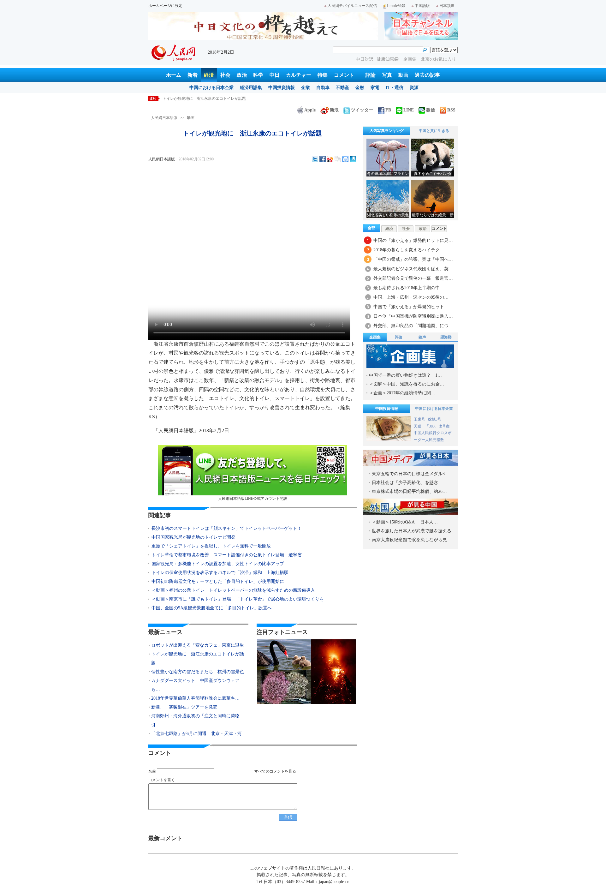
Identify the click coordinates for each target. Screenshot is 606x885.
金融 (359, 87)
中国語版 (422, 5)
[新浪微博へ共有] (330, 159)
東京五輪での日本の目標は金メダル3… (410, 473)
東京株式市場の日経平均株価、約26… (409, 491)
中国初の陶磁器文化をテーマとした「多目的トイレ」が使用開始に (218, 581)
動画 (403, 75)
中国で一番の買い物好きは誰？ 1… (405, 375)
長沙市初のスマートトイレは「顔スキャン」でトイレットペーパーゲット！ (227, 528)
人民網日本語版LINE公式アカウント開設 (252, 498)
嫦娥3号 (434, 419)
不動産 (342, 87)
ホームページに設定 (165, 5)
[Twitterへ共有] (315, 159)
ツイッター (362, 110)
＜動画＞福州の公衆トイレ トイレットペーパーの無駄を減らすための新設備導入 (235, 590)
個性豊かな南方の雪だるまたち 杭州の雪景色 (197, 671)
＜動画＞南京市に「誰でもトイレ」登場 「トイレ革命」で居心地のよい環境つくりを (238, 599)
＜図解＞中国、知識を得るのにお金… (406, 384)
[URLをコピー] (338, 159)
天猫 (418, 426)
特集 (323, 75)
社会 (225, 75)
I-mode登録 (396, 5)
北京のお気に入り (438, 59)
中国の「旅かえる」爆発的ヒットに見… (413, 240)
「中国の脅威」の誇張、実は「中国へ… (413, 259)
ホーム (173, 75)
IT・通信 (394, 87)
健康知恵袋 (388, 59)
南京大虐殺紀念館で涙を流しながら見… (411, 539)
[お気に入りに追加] (353, 159)
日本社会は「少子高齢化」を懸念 (405, 482)
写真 (387, 75)
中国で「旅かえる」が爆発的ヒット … (413, 306)
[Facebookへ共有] (322, 159)
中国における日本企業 (211, 87)
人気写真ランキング (387, 131)
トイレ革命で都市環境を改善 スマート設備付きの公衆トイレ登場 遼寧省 (227, 555)
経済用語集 (251, 87)
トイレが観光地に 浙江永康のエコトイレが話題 (204, 98)
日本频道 (446, 5)
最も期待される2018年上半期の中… (408, 287)
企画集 (410, 59)
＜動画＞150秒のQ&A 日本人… (405, 522)
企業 (305, 87)
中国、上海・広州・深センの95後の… (411, 297)
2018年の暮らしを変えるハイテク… (408, 250)
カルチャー (298, 75)
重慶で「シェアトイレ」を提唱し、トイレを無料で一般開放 (211, 546)
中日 (275, 75)
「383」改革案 (437, 426)
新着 (192, 75)
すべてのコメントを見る (275, 771)
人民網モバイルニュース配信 (352, 5)
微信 (430, 110)
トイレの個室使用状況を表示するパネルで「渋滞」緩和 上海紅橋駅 (220, 572)
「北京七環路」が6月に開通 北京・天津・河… (198, 733)
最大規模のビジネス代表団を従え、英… (413, 268)
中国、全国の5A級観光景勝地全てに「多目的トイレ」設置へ (212, 608)
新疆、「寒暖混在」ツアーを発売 (184, 707)
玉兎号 (419, 419)
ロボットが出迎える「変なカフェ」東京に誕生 (197, 645)
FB (388, 110)
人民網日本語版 (164, 118)
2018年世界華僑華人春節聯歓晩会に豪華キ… (195, 698)
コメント (344, 75)
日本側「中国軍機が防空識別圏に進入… (413, 316)
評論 (370, 75)
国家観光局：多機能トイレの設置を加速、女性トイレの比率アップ (218, 563)
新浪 (334, 110)
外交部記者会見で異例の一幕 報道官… (413, 278)
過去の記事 (427, 75)
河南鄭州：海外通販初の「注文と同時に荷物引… (195, 720)
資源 (414, 87)
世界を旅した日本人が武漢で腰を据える (411, 531)
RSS (451, 110)
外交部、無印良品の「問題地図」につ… (413, 325)
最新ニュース (165, 632)
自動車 (323, 87)
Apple (310, 110)
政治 (242, 75)
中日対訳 (364, 59)
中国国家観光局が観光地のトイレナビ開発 (193, 537)
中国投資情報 (281, 87)
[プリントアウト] (345, 159)
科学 (258, 75)
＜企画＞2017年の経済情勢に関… (402, 393)
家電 (375, 87)
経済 (209, 75)
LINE (408, 110)
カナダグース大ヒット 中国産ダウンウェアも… (195, 685)
